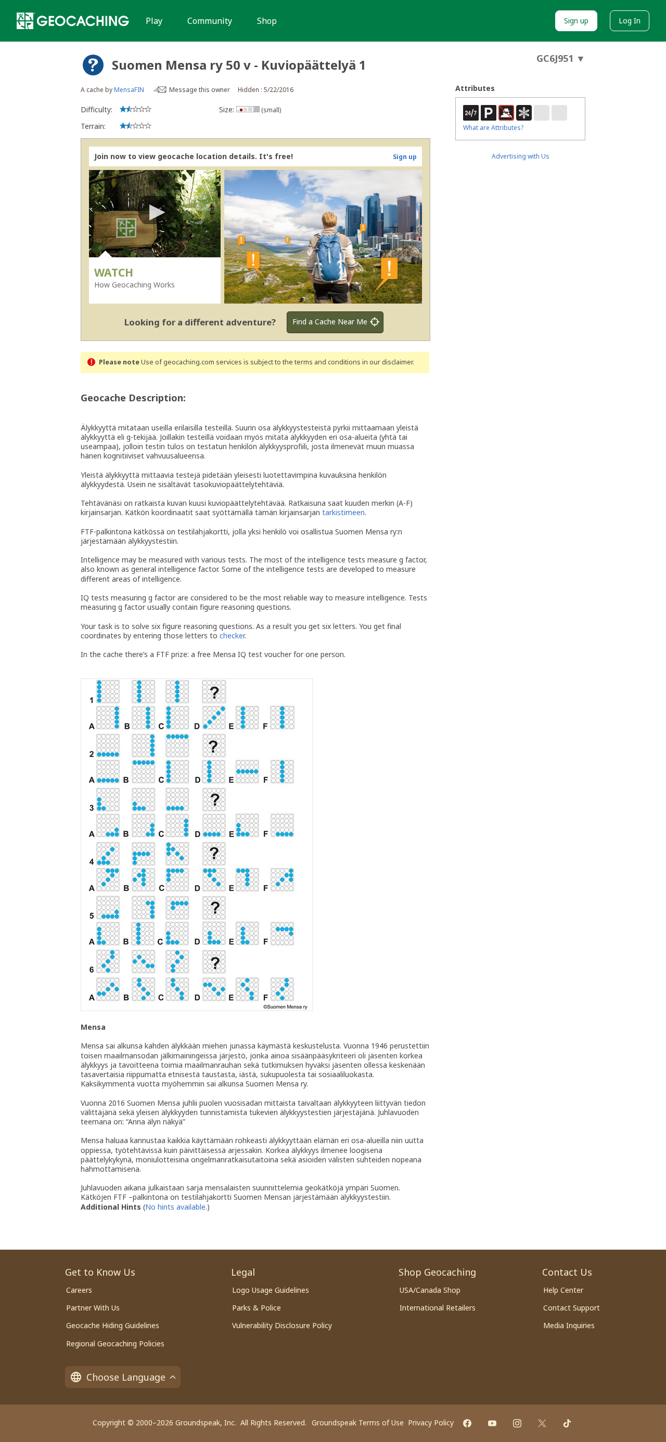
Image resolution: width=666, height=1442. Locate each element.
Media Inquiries (569, 1325)
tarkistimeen (343, 512)
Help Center (563, 1290)
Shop (267, 21)
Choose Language (125, 1377)
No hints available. (176, 1207)
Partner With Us (93, 1308)
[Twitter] (542, 1423)
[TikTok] (567, 1423)
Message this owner (199, 89)
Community (209, 21)
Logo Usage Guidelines (270, 1290)
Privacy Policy (431, 1422)
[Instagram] (517, 1423)
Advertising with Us (520, 156)
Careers (79, 1290)
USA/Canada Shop (430, 1290)
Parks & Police (256, 1308)
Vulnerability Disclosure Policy (282, 1325)
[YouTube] (492, 1423)
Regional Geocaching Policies (115, 1343)
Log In (630, 20)
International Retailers (438, 1308)
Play (154, 21)
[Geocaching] (73, 20)
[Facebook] (467, 1423)
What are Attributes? (493, 127)
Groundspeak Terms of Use (358, 1422)
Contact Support (571, 1308)
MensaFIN (129, 89)
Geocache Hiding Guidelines (112, 1325)
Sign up (576, 20)
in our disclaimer (387, 362)
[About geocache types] (93, 65)
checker (232, 635)
